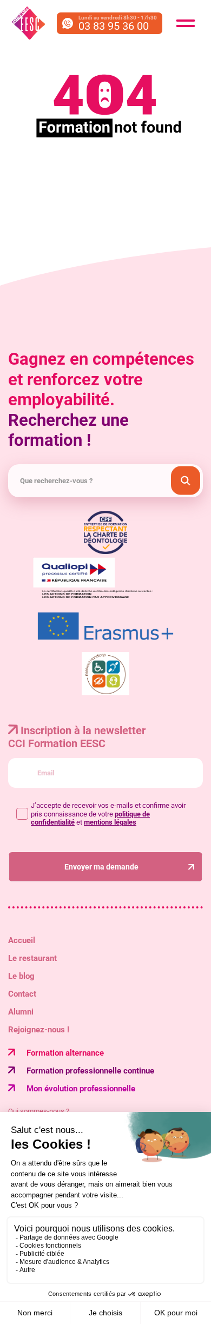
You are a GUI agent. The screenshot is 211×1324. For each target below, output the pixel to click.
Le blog (21, 976)
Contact (22, 994)
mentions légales (110, 822)
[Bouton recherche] (185, 480)
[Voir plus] (105, 626)
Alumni (21, 1012)
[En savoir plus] (105, 674)
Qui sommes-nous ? (38, 1111)
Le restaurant (32, 958)
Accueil (21, 940)
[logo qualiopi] (105, 579)
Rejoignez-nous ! (38, 1030)
